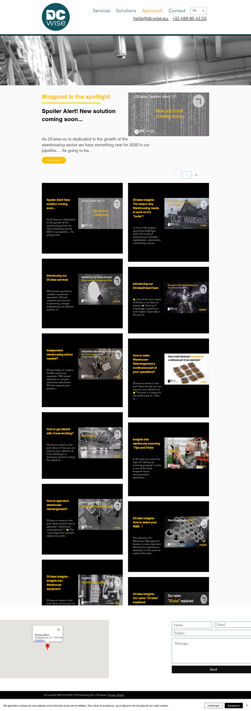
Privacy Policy (116, 695)
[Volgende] (203, 174)
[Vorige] (175, 174)
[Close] (247, 705)
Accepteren (234, 705)
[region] (82, 218)
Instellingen (213, 705)
